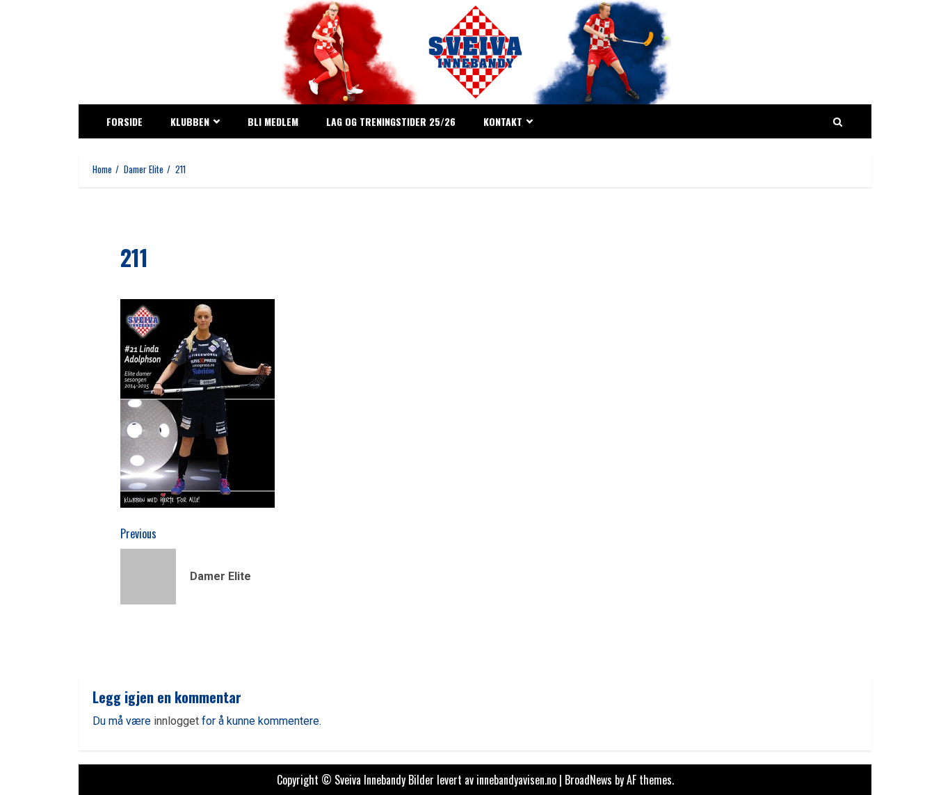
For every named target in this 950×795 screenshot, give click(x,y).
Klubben (189, 121)
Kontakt (502, 121)
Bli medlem (273, 121)
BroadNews (588, 779)
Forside (124, 121)
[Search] (837, 122)
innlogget (176, 721)
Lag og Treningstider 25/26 (391, 121)
